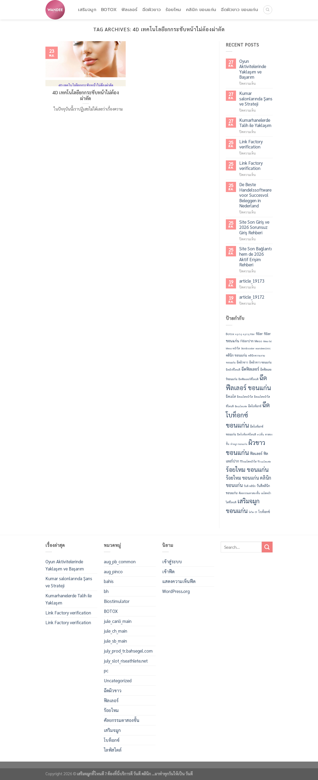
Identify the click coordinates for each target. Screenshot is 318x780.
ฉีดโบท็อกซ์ (254, 406)
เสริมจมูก (87, 9)
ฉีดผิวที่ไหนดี (233, 369)
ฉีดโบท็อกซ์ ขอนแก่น (248, 415)
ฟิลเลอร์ (129, 9)
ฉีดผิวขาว (151, 9)
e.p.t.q (238, 334)
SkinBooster (247, 348)
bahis (109, 581)
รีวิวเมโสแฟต (264, 461)
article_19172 (251, 297)
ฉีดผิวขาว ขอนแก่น (239, 9)
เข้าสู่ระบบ (172, 561)
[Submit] (267, 547)
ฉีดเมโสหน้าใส (245, 397)
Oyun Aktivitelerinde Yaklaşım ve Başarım (252, 69)
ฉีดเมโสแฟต (241, 406)
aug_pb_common (120, 561)
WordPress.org (176, 591)
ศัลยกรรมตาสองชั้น (249, 493)
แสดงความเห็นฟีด (179, 581)
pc (106, 670)
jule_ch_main (115, 631)
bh (106, 591)
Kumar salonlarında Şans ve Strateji (255, 99)
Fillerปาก (247, 341)
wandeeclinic (263, 348)
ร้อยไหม (173, 9)
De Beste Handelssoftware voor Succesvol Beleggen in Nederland (255, 195)
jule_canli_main (118, 621)
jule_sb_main (115, 641)
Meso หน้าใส (233, 348)
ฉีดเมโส (231, 397)
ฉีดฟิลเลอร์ (250, 368)
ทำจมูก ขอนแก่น (238, 444)
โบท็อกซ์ (264, 512)
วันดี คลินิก (250, 486)
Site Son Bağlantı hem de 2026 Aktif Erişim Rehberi (255, 256)
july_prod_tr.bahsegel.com (128, 651)
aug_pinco (113, 571)
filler (259, 333)
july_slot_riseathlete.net (126, 661)
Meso (258, 341)
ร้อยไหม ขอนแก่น (247, 469)
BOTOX (109, 9)
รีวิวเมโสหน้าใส (248, 461)
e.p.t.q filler (249, 334)
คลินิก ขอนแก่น (201, 9)
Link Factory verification (251, 144)
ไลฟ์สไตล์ (113, 750)
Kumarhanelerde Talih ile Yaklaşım (255, 122)
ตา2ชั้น (260, 434)
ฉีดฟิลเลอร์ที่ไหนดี (248, 379)
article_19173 (251, 281)
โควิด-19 (253, 512)
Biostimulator (117, 601)
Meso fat (267, 341)
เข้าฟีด (168, 571)
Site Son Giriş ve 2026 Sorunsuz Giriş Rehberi (254, 227)
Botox (230, 334)
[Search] (267, 9)
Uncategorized (118, 680)
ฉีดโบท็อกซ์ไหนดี (246, 434)
